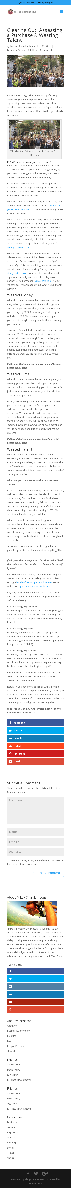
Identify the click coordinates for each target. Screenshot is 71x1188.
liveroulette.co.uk (43, 280)
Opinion (22, 50)
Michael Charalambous (22, 46)
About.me (12, 1025)
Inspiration (12, 1132)
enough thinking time (18, 247)
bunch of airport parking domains (34, 582)
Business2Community (18, 1030)
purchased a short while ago (35, 586)
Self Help (32, 50)
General (11, 1127)
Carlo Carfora (14, 1064)
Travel (10, 1152)
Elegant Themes (35, 1179)
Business (12, 50)
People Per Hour (16, 1046)
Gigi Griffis (12, 1074)
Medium (11, 1035)
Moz (9, 1040)
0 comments (46, 50)
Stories (11, 1147)
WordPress (35, 1183)
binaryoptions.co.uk (17, 273)
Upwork (11, 1051)
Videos (10, 1157)
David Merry (13, 1069)
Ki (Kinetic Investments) (19, 1079)
